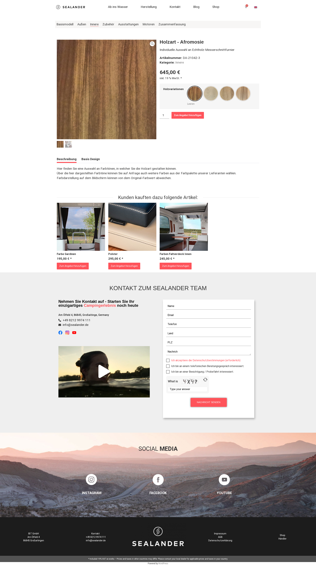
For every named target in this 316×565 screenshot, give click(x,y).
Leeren (191, 104)
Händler (282, 538)
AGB (220, 537)
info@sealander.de (75, 325)
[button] (104, 372)
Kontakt (95, 533)
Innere (179, 62)
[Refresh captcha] (205, 380)
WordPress (163, 563)
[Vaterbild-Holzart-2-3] (106, 89)
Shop (282, 535)
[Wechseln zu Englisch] (255, 7)
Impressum (220, 533)
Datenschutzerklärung (220, 540)
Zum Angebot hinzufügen (187, 115)
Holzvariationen (173, 89)
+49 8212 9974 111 (77, 320)
